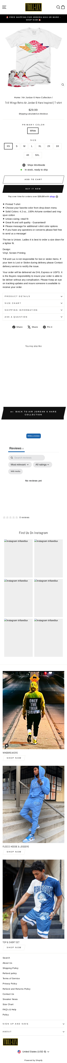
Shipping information (21, 310)
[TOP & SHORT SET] (33, 899)
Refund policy (10, 973)
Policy (6, 1015)
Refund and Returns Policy (16, 989)
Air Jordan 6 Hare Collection (36, 97)
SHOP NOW (14, 758)
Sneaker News (10, 999)
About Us (7, 963)
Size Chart (13, 303)
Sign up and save (16, 1024)
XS (8, 146)
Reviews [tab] (16, 448)
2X (48, 146)
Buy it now (33, 189)
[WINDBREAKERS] (33, 710)
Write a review (34, 436)
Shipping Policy (11, 968)
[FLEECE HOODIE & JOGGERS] (33, 804)
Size (33, 140)
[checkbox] (15, 471)
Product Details (17, 296)
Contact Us (8, 994)
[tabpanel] (33, 484)
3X (57, 146)
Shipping (23, 114)
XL (39, 146)
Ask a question (16, 317)
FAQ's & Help (9, 1009)
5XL (37, 155)
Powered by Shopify (33, 1060)
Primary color (33, 125)
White (33, 130)
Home (17, 97)
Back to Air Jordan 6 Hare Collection (36, 413)
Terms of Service (11, 978)
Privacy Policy (10, 983)
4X (27, 155)
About (7, 1032)
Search (6, 958)
